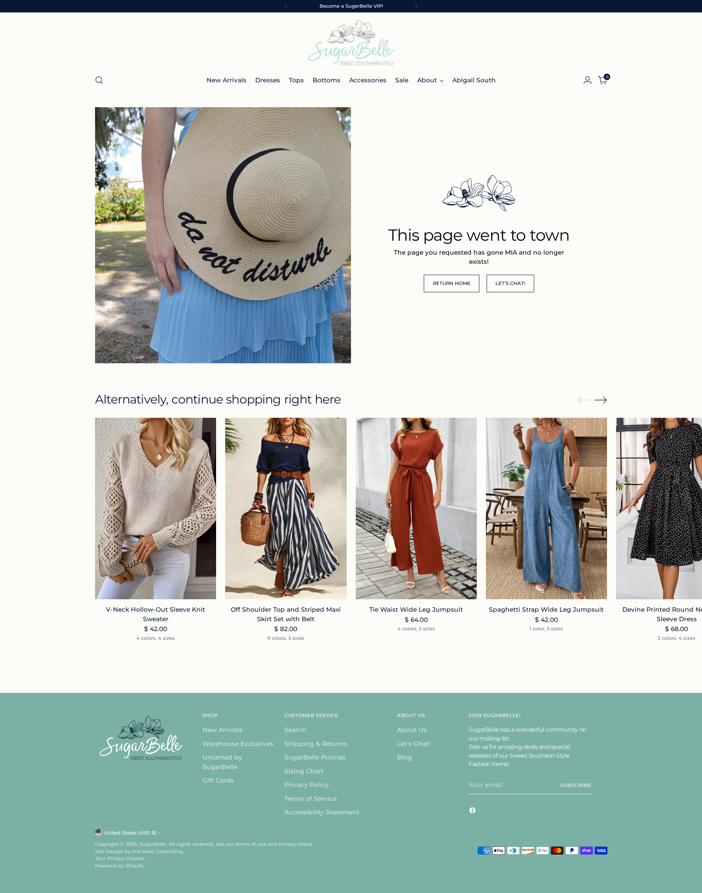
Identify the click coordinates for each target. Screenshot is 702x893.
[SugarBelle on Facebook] (473, 812)
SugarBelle (152, 844)
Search (295, 729)
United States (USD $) (130, 833)
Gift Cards (218, 780)
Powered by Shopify (119, 865)
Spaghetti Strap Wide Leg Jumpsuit (546, 609)
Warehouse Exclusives (238, 743)
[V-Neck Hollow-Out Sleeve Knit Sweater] (155, 509)
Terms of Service (310, 798)
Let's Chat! (413, 743)
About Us (412, 729)
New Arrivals (222, 729)
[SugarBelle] (351, 42)
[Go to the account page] (587, 80)
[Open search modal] (99, 80)
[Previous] (286, 6)
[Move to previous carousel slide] (584, 400)
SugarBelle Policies (315, 757)
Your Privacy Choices (120, 858)
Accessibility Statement (321, 812)
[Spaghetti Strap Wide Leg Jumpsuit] (546, 509)
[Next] (416, 6)
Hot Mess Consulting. (158, 851)
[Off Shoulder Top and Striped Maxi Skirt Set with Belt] (285, 509)
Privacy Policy (306, 784)
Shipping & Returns (315, 743)
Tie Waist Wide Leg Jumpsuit (416, 609)
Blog (404, 757)
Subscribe (576, 785)
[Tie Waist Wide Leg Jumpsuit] (416, 509)
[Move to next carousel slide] (601, 400)
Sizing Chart (304, 771)
